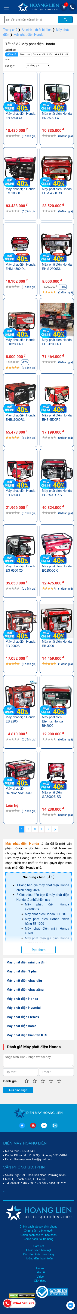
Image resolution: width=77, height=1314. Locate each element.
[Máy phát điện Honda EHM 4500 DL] (20, 244)
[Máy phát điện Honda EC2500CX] (57, 546)
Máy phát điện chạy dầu (24, 981)
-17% (25, 362)
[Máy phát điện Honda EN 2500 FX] (57, 93)
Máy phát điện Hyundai (23, 1008)
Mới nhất (12, 54)
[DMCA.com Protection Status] (22, 1297)
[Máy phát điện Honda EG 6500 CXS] (57, 471)
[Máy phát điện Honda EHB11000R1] (20, 395)
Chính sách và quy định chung (38, 1226)
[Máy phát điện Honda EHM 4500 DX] (57, 169)
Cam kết (38, 1246)
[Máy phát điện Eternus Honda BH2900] (57, 697)
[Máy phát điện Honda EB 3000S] (20, 622)
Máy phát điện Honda (22, 999)
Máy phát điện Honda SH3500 (46, 914)
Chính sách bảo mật (38, 1250)
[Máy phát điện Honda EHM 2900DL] (57, 244)
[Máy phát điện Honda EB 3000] (57, 622)
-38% (63, 286)
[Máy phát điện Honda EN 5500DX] (20, 93)
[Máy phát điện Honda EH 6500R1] (20, 471)
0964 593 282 (57, 1183)
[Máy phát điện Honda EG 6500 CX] (20, 546)
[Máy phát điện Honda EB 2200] (20, 697)
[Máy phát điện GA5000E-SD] (57, 773)
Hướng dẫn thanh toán (39, 1258)
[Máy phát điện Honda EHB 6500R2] (57, 395)
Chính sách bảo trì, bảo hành (38, 1235)
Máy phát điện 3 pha (21, 971)
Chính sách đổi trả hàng (38, 1239)
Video (40, 1276)
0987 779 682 (38, 1183)
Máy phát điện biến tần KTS (26, 1035)
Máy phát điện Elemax (22, 1017)
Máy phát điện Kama (21, 1026)
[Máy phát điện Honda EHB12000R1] (57, 320)
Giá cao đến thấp (43, 54)
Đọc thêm (39, 950)
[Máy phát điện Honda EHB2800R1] (20, 320)
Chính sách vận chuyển (38, 1230)
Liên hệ (40, 1272)
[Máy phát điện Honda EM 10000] (20, 169)
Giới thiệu (40, 1280)
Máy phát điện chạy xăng (25, 989)
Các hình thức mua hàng (38, 1254)
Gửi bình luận (18, 1090)
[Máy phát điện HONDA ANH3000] (20, 771)
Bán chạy (24, 54)
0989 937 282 (18, 1183)
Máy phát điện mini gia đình (26, 962)
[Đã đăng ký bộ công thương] (52, 1297)
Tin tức (40, 1268)
